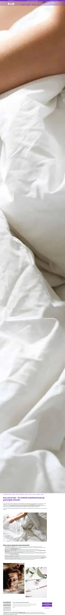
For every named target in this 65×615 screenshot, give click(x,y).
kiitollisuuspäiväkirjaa (14, 554)
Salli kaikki (47, 603)
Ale (38, 4)
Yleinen (42, 494)
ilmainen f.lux (43, 557)
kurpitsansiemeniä (13, 548)
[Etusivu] (11, 4)
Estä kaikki (47, 605)
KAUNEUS (28, 4)
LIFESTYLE (34, 4)
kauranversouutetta (7, 604)
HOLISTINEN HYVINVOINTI (7, 494)
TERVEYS (23, 4)
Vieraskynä (38, 494)
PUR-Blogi (26, 494)
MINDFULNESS (21, 494)
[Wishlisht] (53, 4)
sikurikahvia (40, 550)
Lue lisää (14, 607)
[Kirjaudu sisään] (54, 4)
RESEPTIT (30, 494)
